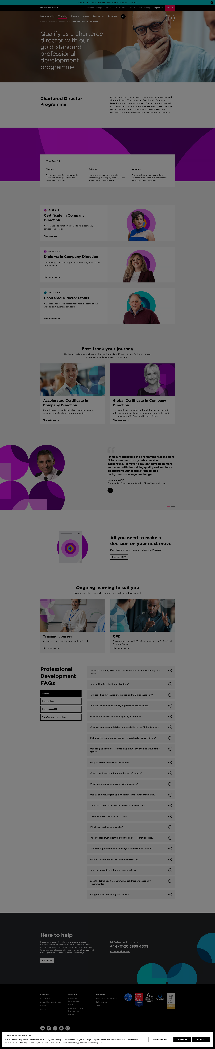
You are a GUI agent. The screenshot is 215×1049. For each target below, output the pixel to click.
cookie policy (96, 1043)
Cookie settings (160, 1039)
